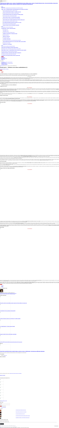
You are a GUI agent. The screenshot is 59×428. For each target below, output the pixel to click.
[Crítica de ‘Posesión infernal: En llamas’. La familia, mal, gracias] (10, 10)
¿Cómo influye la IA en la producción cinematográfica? (8, 310)
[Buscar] (0, 0)
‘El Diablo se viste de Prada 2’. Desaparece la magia (10, 33)
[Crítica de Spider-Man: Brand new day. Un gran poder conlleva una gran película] (12, 40)
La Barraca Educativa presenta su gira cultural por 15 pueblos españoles (13, 14)
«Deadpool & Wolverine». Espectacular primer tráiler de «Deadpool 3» (11, 52)
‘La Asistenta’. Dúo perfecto (4, 64)
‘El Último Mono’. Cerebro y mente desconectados (8, 28)
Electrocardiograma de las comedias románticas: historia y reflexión (8, 293)
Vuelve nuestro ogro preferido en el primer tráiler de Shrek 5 (9, 47)
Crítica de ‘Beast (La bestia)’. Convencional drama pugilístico (11, 17)
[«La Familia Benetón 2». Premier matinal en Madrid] (2, 389)
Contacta (2, 59)
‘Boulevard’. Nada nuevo (6, 36)
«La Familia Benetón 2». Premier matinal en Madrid (7, 326)
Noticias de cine (3, 7)
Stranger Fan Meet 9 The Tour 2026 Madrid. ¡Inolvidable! (8, 334)
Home (0, 65)
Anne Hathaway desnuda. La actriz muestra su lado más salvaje (22, 417)
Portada (2, 6)
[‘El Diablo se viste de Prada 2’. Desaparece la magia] (9, 32)
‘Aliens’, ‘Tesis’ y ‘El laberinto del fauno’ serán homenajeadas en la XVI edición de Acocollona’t (14, 9)
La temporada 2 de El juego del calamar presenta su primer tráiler (10, 55)
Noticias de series (3, 57)
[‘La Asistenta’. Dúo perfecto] (6, 37)
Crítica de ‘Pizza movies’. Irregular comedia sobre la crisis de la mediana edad (14, 19)
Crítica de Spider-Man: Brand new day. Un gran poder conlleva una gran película (14, 41)
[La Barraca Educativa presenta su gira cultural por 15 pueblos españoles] (11, 13)
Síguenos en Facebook (2, 375)
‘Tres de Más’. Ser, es (3, 62)
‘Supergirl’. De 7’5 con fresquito (7, 44)
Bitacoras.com (5, 355)
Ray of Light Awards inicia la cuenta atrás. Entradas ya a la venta (12, 22)
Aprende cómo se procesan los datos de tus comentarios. (15, 373)
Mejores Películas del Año (4, 58)
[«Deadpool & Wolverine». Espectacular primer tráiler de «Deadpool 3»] (9, 51)
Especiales (2, 56)
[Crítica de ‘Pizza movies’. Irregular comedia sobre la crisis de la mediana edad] (11, 18)
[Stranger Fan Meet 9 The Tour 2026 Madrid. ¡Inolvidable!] (9, 23)
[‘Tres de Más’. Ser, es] (5, 29)
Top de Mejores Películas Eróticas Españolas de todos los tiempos (23, 415)
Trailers (2, 45)
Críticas (2, 26)
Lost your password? (3, 407)
